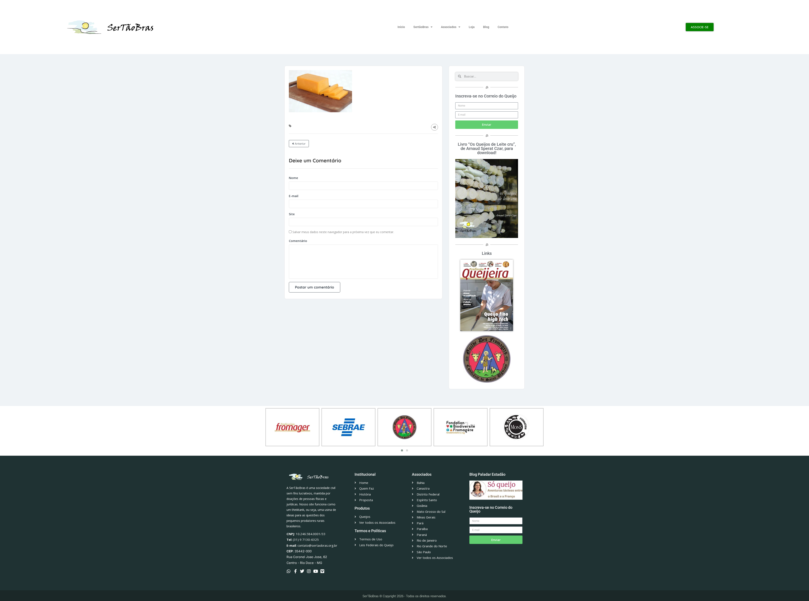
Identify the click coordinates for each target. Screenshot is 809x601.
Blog (486, 27)
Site (292, 214)
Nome (293, 178)
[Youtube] (315, 571)
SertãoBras (421, 27)
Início (401, 27)
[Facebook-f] (295, 571)
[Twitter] (302, 571)
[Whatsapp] (289, 571)
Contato (503, 27)
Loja (472, 27)
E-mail (293, 196)
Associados (448, 27)
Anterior (299, 144)
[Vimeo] (322, 571)
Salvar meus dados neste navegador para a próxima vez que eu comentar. (343, 232)
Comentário (298, 241)
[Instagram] (309, 571)
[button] (401, 450)
